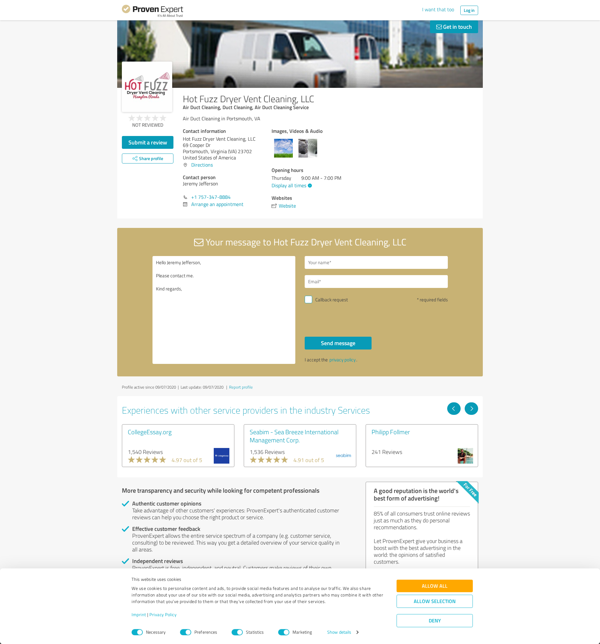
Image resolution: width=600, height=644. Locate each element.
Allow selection (435, 601)
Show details (339, 632)
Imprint (139, 615)
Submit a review (147, 142)
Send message (338, 343)
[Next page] (471, 408)
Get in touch (457, 27)
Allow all (435, 586)
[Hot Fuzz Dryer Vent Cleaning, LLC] (147, 86)
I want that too (438, 9)
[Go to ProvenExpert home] (152, 12)
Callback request (331, 299)
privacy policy (342, 359)
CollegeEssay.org (150, 431)
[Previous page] (454, 408)
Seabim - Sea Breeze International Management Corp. (294, 435)
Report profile (241, 387)
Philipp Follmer (391, 431)
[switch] (185, 632)
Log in (469, 10)
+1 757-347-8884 (211, 197)
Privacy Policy (163, 615)
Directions (202, 164)
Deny (435, 620)
